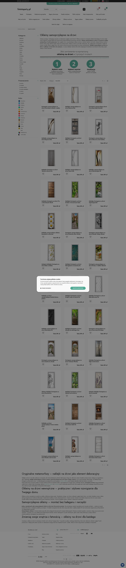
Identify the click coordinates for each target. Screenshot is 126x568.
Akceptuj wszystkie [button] (78, 288)
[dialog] (63, 284)
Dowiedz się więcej (58, 284)
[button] (45, 288)
